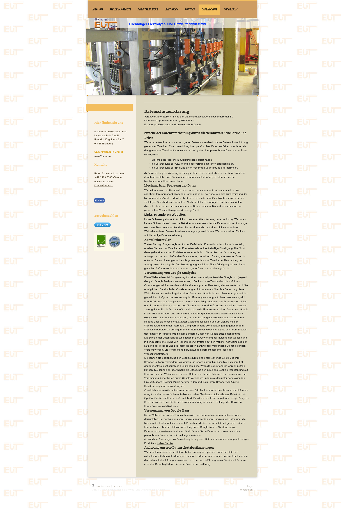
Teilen (100, 200)
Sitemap (117, 486)
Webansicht (246, 489)
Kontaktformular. (103, 185)
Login (250, 486)
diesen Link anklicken (216, 394)
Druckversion (103, 486)
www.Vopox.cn (102, 156)
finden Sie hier (165, 443)
